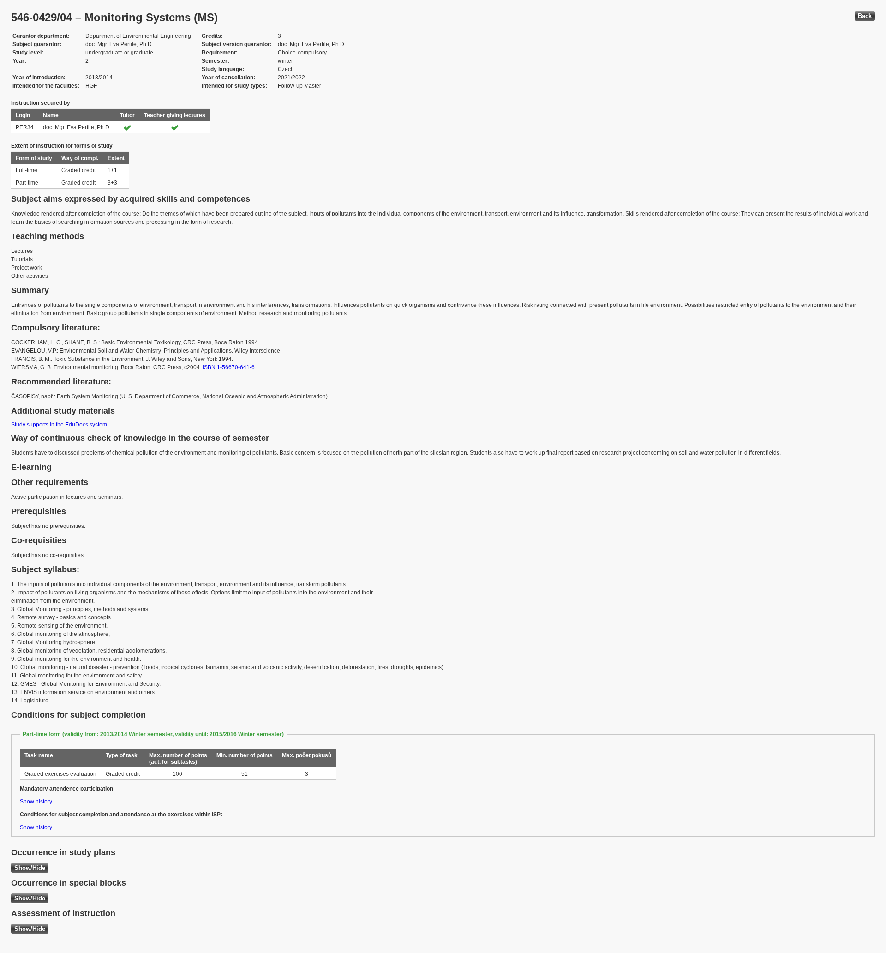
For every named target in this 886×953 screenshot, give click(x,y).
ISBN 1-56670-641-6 (229, 367)
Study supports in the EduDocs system (59, 424)
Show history (36, 801)
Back (865, 15)
